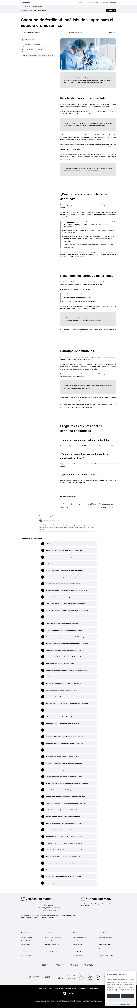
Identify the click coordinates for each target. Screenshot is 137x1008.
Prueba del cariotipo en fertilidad (31, 44)
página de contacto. (48, 917)
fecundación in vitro (86, 359)
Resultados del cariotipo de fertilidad (32, 49)
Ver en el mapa (85, 905)
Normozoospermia (69, 236)
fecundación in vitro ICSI (91, 244)
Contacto (50, 988)
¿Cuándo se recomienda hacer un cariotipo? (34, 47)
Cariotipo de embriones (28, 52)
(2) (67, 216)
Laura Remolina (56, 520)
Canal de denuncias (94, 988)
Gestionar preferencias (120, 1000)
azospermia (70, 222)
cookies (115, 979)
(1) (105, 125)
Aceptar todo (113, 996)
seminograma (98, 214)
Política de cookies (82, 988)
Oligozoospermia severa (71, 230)
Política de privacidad (112, 1004)
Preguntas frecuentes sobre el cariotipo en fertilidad (37, 55)
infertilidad (77, 149)
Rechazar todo (127, 996)
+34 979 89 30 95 (70, 999)
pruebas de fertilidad (102, 106)
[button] (27, 933)
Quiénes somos (42, 988)
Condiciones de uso (124, 1004)
